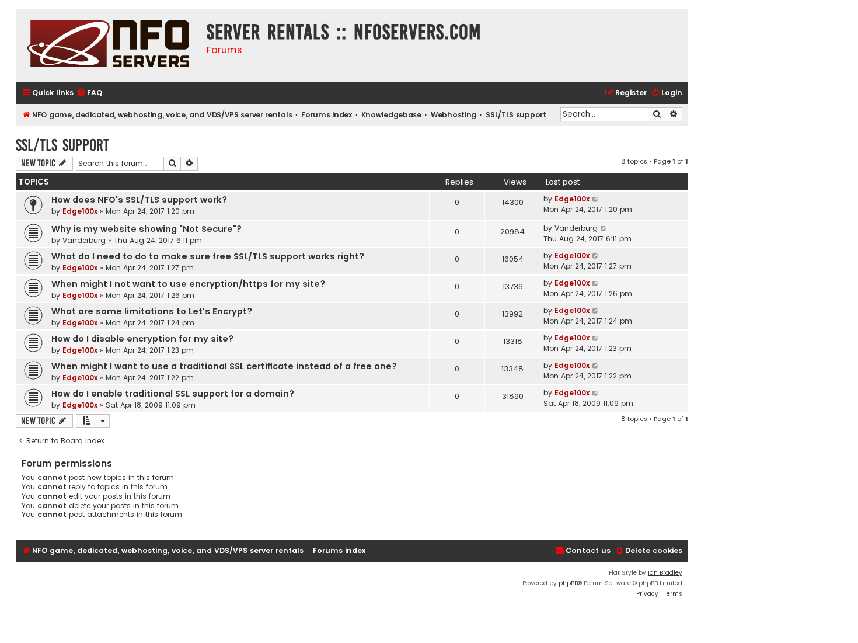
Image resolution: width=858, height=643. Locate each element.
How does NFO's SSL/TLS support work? (139, 200)
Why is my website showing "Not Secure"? (146, 229)
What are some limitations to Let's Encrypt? (151, 311)
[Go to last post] (595, 199)
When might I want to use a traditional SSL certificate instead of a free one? (224, 366)
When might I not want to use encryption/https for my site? (188, 284)
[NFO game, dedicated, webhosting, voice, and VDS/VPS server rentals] (108, 45)
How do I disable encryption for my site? (142, 339)
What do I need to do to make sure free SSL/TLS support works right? (207, 256)
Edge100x (79, 211)
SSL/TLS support (62, 145)
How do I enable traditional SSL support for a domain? (172, 393)
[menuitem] (89, 93)
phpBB (568, 583)
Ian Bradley (665, 572)
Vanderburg (84, 240)
